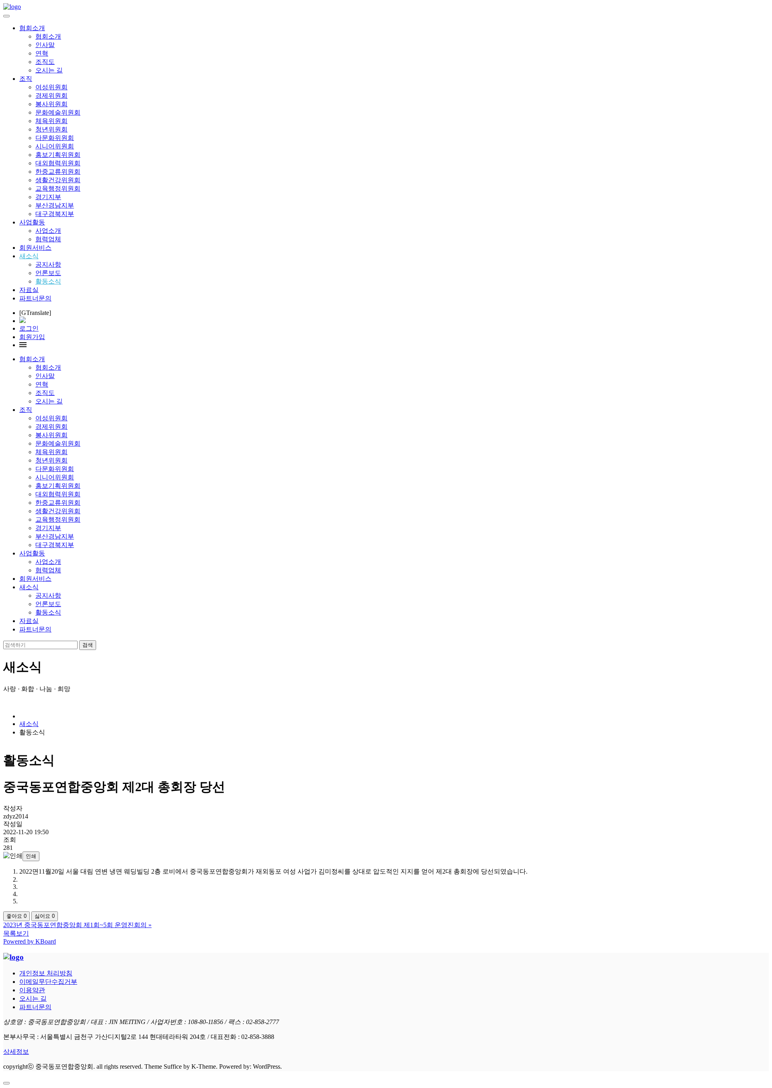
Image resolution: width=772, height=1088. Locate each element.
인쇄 (31, 856)
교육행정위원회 (57, 188)
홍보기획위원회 (57, 154)
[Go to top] (6, 1083)
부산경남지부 (54, 205)
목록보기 (16, 933)
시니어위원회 (54, 146)
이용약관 (32, 990)
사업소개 (48, 230)
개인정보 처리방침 (45, 973)
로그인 (29, 328)
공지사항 (48, 264)
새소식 (29, 256)
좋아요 (16, 916)
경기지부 (48, 196)
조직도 (45, 61)
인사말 (45, 44)
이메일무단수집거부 (48, 981)
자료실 (29, 289)
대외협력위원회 (57, 163)
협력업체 (48, 239)
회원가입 (32, 336)
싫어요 (45, 916)
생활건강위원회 (57, 180)
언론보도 (48, 272)
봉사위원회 (51, 104)
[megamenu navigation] (23, 344)
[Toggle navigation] (6, 16)
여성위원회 (51, 87)
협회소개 (32, 28)
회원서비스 (35, 247)
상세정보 (16, 1051)
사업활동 (32, 222)
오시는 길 (49, 70)
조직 (25, 78)
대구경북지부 (54, 213)
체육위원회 (51, 120)
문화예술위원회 (57, 112)
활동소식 (48, 281)
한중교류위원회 (57, 171)
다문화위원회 (54, 137)
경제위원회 (51, 95)
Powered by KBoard (29, 941)
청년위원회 (51, 129)
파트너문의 (35, 298)
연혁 (41, 53)
